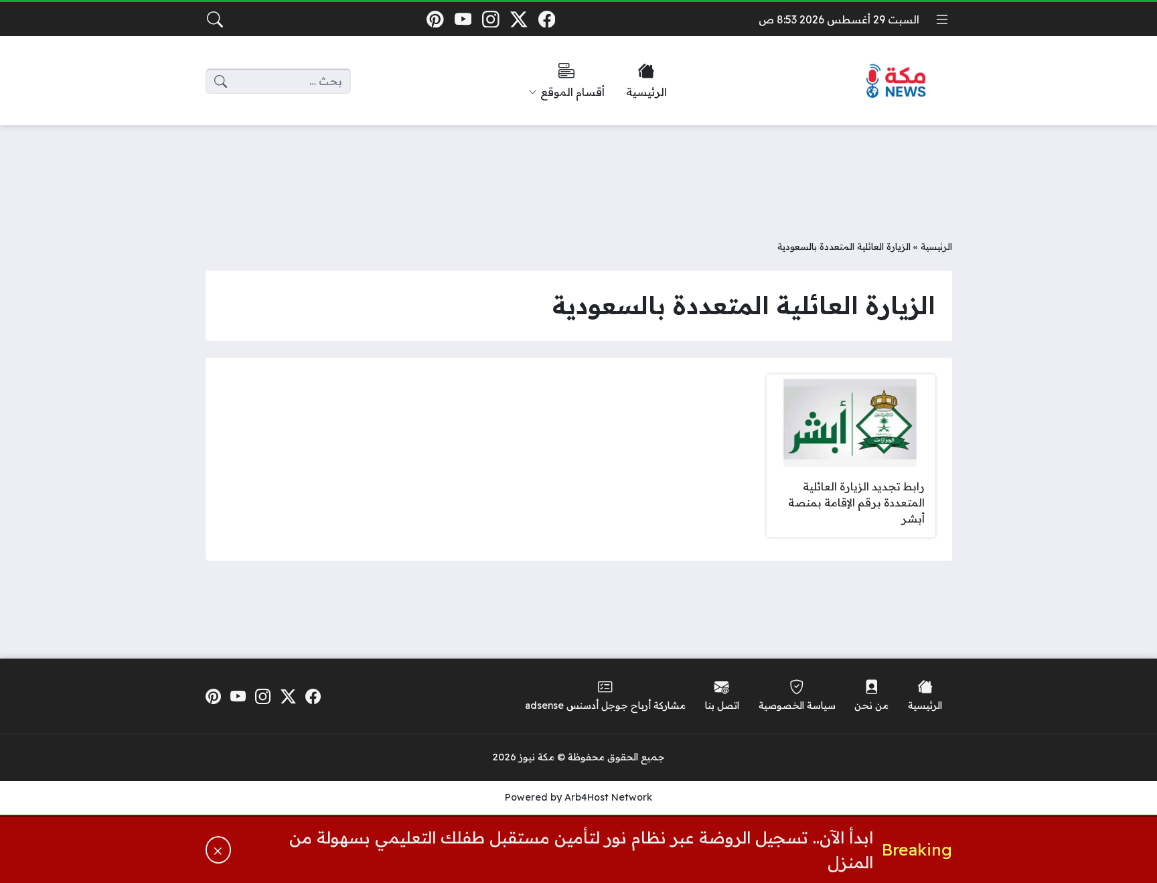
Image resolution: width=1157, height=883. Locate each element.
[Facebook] (546, 19)
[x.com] (518, 19)
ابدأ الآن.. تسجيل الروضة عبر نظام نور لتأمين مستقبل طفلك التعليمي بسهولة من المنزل (581, 849)
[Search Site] (215, 19)
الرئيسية (936, 246)
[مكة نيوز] (896, 81)
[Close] (218, 850)
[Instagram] (491, 19)
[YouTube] (463, 19)
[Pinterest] (435, 19)
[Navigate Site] (942, 19)
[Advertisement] (578, 172)
